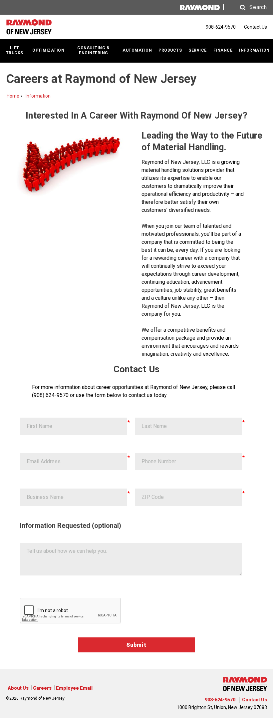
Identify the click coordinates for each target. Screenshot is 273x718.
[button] (247, 7)
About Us (18, 688)
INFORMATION (254, 50)
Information (38, 96)
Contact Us (255, 27)
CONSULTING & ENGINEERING (93, 51)
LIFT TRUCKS (14, 51)
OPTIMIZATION (48, 50)
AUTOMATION (137, 50)
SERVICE (197, 50)
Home (13, 96)
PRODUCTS (170, 50)
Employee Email (74, 688)
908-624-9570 (220, 699)
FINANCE (223, 50)
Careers (42, 688)
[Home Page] (39, 27)
